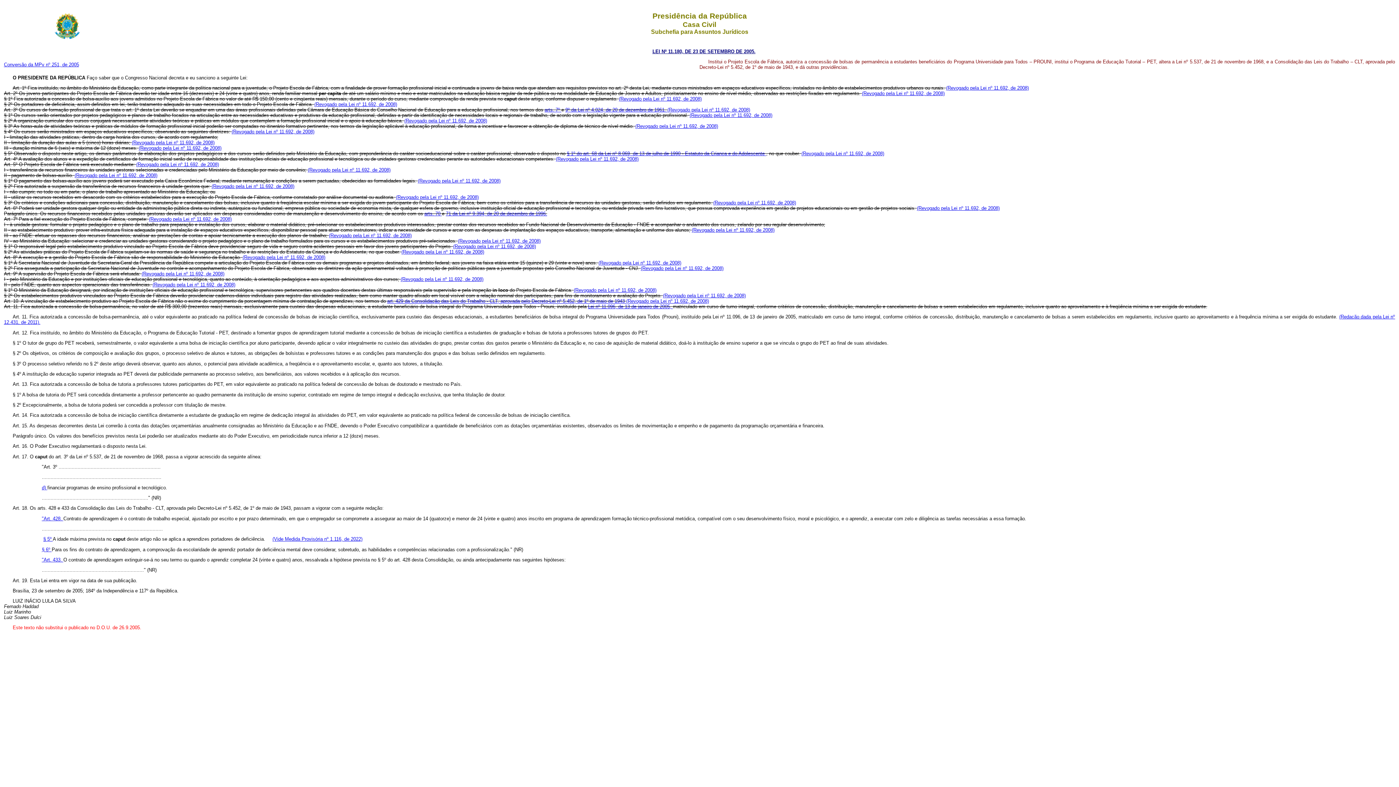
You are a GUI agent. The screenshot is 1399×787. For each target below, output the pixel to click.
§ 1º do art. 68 (582, 153)
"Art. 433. (52, 560)
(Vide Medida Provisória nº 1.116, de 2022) (318, 539)
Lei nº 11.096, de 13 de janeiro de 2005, (630, 306)
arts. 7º (553, 110)
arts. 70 (433, 213)
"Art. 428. (52, 518)
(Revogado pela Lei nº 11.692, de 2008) (987, 88)
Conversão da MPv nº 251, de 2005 (41, 64)
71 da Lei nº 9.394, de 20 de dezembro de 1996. (496, 213)
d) (44, 487)
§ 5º (48, 539)
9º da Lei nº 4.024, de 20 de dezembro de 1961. (616, 110)
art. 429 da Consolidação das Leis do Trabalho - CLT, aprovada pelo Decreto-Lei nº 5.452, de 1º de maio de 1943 (506, 301)
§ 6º (47, 549)
